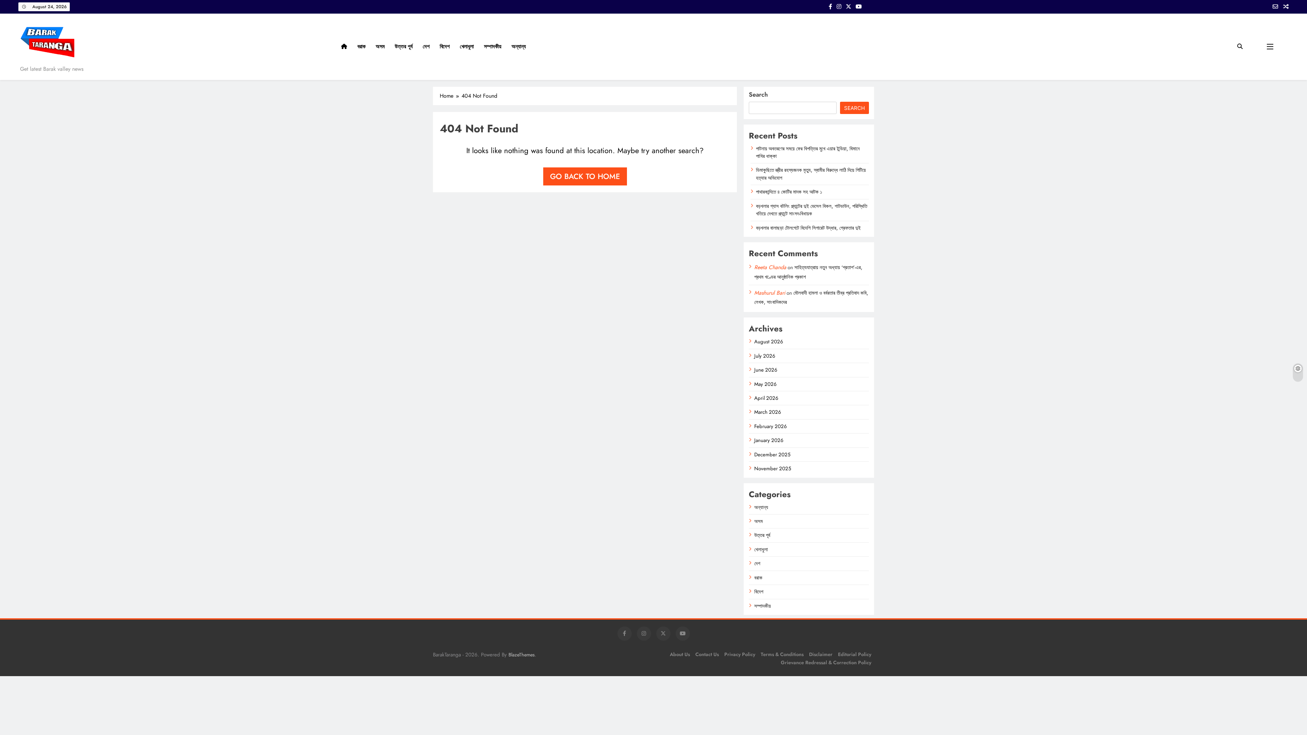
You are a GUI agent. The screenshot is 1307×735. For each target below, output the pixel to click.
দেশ (426, 46)
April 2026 (766, 398)
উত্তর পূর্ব (404, 46)
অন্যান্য (519, 46)
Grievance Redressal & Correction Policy (826, 662)
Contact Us (707, 654)
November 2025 (772, 468)
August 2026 (768, 341)
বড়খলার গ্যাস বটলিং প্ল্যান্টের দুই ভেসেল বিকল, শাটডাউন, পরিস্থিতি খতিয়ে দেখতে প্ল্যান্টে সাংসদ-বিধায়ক (811, 209)
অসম (380, 46)
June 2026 (765, 370)
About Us (680, 654)
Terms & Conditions (782, 654)
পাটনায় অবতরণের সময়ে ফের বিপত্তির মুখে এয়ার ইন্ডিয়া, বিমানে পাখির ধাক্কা (808, 152)
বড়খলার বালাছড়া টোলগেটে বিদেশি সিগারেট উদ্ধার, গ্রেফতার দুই (808, 228)
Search (758, 94)
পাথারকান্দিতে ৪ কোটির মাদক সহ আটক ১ (789, 192)
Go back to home (585, 176)
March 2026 (767, 412)
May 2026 (765, 384)
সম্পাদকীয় (492, 46)
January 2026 (769, 440)
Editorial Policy (854, 654)
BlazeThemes (522, 654)
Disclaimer (821, 654)
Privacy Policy (739, 654)
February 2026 (770, 426)
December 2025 (772, 454)
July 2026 (764, 356)
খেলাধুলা (467, 46)
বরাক (361, 46)
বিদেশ (445, 46)
